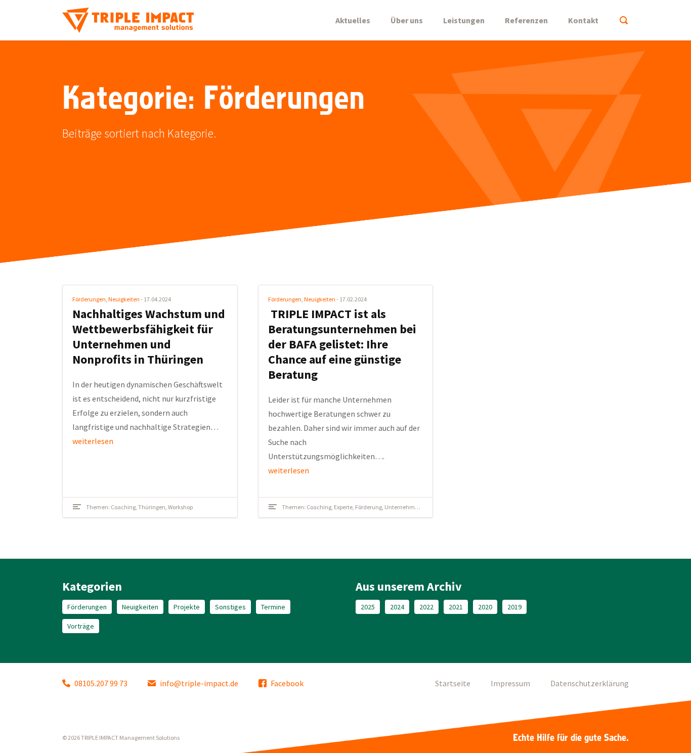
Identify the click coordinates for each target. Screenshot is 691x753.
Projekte (187, 606)
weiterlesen (92, 441)
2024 (397, 606)
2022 (426, 606)
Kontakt (583, 20)
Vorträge (80, 626)
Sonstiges (230, 606)
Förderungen (89, 299)
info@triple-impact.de (199, 683)
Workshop (180, 507)
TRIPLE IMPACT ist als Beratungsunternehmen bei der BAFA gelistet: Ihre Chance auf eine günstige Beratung (342, 344)
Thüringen (151, 507)
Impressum (510, 683)
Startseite (452, 683)
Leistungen (464, 20)
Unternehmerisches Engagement (427, 507)
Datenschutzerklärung (589, 683)
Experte (343, 507)
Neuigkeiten (124, 299)
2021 (456, 606)
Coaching (123, 507)
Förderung (368, 507)
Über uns (407, 20)
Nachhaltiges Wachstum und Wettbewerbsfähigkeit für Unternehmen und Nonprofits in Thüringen (148, 336)
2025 (368, 606)
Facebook (287, 683)
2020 (485, 606)
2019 (514, 606)
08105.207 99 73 (100, 683)
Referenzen (526, 20)
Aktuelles (352, 20)
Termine (273, 606)
